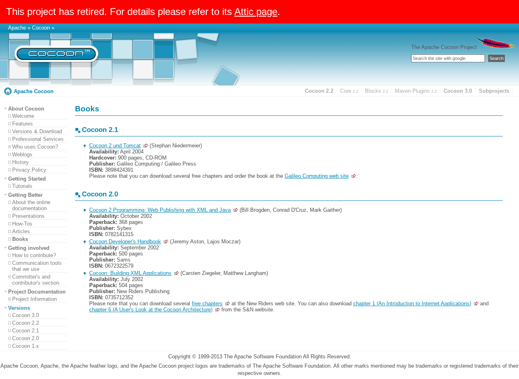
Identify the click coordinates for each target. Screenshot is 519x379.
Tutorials (22, 186)
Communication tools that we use (37, 266)
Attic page (255, 11)
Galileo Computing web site (317, 176)
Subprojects (494, 91)
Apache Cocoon (34, 91)
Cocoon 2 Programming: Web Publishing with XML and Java (160, 210)
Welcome (23, 116)
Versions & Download (37, 131)
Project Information (34, 299)
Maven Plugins (416, 91)
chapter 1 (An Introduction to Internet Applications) (412, 303)
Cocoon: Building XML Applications (130, 273)
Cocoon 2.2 (319, 91)
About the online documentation (31, 205)
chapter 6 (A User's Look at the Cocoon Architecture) (150, 310)
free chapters (207, 303)
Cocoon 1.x (25, 346)
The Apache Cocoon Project (444, 47)
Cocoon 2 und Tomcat (115, 146)
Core (349, 91)
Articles (21, 231)
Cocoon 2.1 (25, 331)
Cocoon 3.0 (458, 91)
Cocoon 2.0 (25, 338)
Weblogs (22, 154)
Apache (17, 28)
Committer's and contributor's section (35, 280)
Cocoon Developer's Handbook (125, 241)
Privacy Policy (29, 170)
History (20, 162)
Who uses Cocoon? (35, 147)
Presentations (28, 216)
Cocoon (41, 28)
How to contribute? (34, 255)
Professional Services (38, 139)
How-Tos (22, 224)
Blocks (376, 91)
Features (22, 124)
